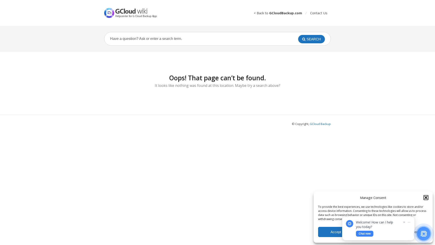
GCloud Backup (320, 124)
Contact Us (318, 13)
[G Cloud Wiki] (133, 13)
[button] (426, 197)
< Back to (278, 13)
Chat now (365, 233)
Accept (336, 232)
